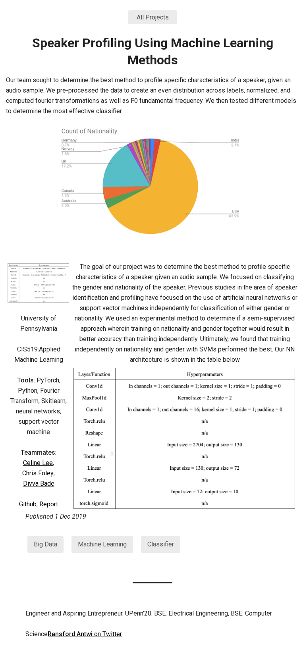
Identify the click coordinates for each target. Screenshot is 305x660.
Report (48, 504)
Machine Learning (102, 544)
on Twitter (85, 634)
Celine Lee (38, 463)
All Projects (153, 17)
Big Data (45, 544)
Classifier (160, 544)
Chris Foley (38, 473)
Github (28, 504)
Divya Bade (38, 483)
